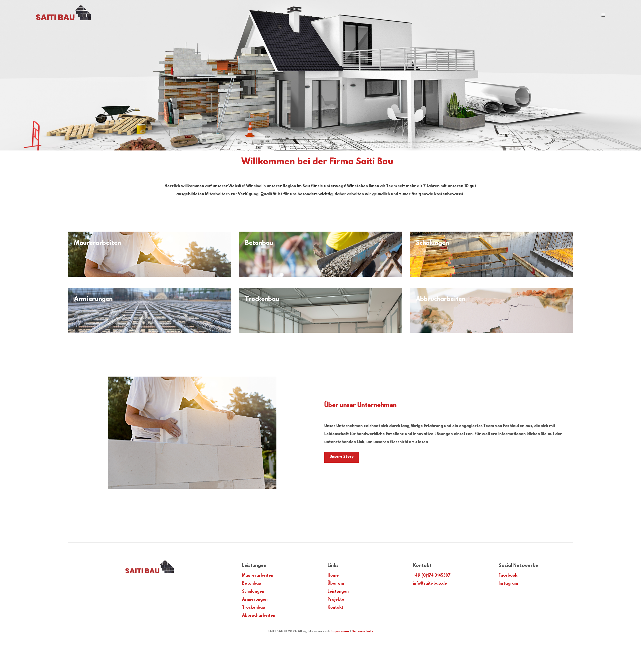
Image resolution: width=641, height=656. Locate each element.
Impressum (340, 631)
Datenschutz (363, 631)
